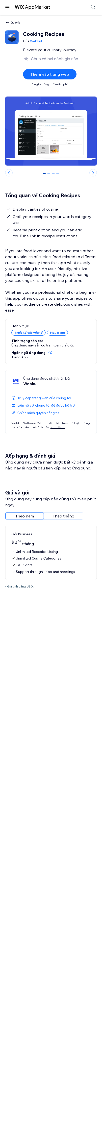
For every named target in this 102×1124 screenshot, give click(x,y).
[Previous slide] (9, 172)
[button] (50, 352)
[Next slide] (93, 172)
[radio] (24, 516)
